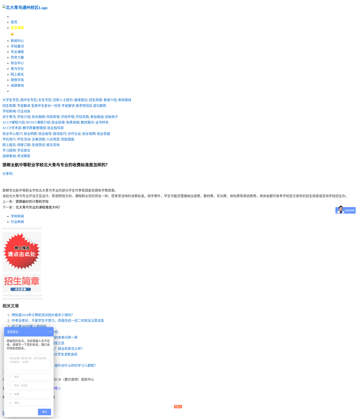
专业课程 (17, 52)
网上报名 (17, 74)
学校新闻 (17, 216)
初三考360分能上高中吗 (29, 326)
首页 (14, 22)
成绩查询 (17, 85)
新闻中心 (17, 40)
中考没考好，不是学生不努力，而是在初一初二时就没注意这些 (58, 320)
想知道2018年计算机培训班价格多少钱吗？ (43, 315)
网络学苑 (17, 80)
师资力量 (17, 57)
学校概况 (17, 46)
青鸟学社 (17, 69)
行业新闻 (17, 222)
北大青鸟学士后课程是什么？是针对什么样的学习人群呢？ (54, 365)
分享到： (9, 173)
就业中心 (17, 63)
